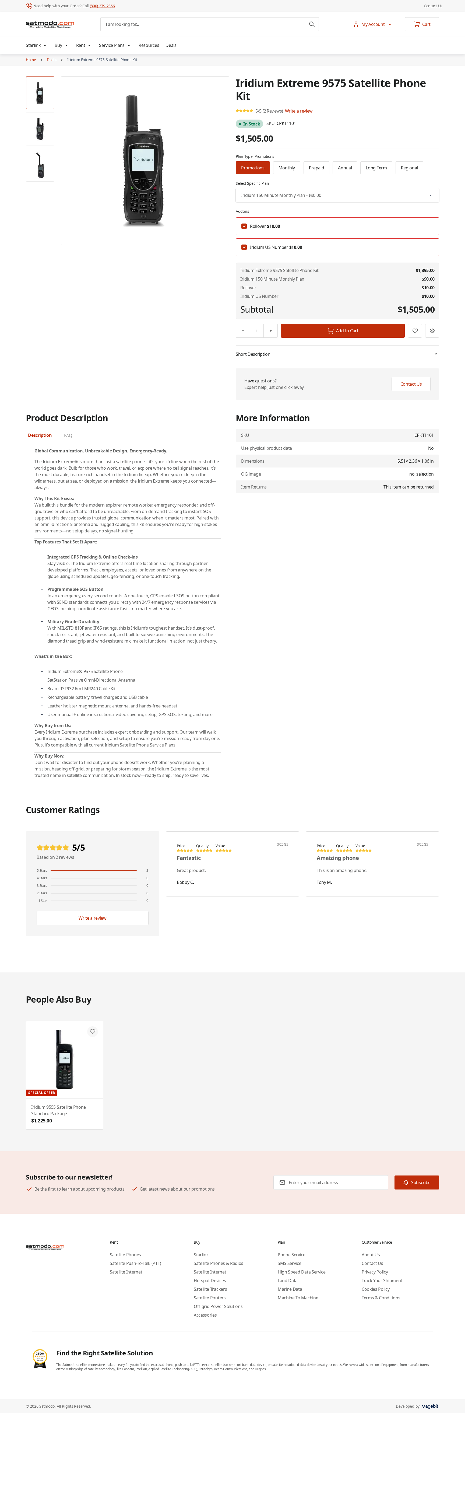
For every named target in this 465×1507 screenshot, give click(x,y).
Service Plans (112, 45)
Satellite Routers (210, 1298)
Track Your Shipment (382, 1280)
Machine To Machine (298, 1298)
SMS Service (289, 1263)
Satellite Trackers (210, 1289)
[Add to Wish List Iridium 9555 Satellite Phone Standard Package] (92, 1031)
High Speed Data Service (302, 1272)
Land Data (288, 1280)
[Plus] (271, 331)
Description (40, 435)
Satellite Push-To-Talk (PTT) (135, 1263)
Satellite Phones (125, 1255)
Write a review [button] (299, 111)
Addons (242, 211)
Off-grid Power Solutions (218, 1306)
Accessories (205, 1315)
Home (31, 59)
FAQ (68, 435)
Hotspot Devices (210, 1280)
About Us (371, 1255)
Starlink (33, 45)
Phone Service (291, 1255)
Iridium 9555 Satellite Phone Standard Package (58, 1114)
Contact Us (433, 5)
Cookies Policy (376, 1289)
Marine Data (290, 1289)
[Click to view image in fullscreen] (145, 160)
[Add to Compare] (432, 331)
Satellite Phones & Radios (218, 1263)
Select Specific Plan (252, 183)
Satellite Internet (126, 1272)
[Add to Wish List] (415, 331)
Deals (170, 45)
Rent (80, 45)
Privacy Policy (375, 1272)
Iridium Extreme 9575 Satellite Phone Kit (102, 59)
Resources (149, 45)
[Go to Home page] (50, 24)
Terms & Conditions (381, 1298)
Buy (58, 45)
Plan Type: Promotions (255, 156)
